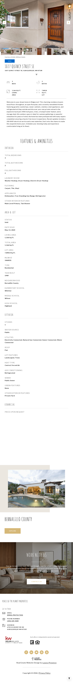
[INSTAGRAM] (26, 652)
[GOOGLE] (42, 652)
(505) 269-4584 (13, 621)
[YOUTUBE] (36, 652)
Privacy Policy (44, 673)
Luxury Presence (49, 663)
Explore (12, 531)
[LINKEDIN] (31, 652)
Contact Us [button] (36, 581)
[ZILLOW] (47, 652)
